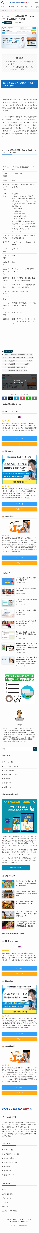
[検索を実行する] (35, 749)
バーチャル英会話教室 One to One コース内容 (18, 354)
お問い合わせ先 (7, 1194)
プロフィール (6, 1198)
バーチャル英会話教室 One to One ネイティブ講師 (18, 357)
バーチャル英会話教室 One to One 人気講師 (16, 364)
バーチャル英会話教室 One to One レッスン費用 (17, 361)
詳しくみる (19, 438)
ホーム (9, 1219)
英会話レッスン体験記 (9, 1211)
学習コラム (7, 783)
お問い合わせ (25, 1221)
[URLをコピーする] (34, 398)
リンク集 (5, 1202)
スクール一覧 (7, 22)
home (4, 1190)
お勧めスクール (15, 1221)
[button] (4, 398)
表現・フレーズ (9, 787)
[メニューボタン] (36, 2)
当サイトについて (8, 1206)
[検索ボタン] (2, 2)
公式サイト (19, 444)
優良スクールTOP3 (10, 774)
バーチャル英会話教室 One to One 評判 (15, 370)
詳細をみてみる (15, 867)
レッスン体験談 (9, 770)
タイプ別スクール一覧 (11, 766)
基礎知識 (7, 779)
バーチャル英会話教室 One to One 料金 (15, 367)
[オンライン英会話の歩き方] (19, 2)
